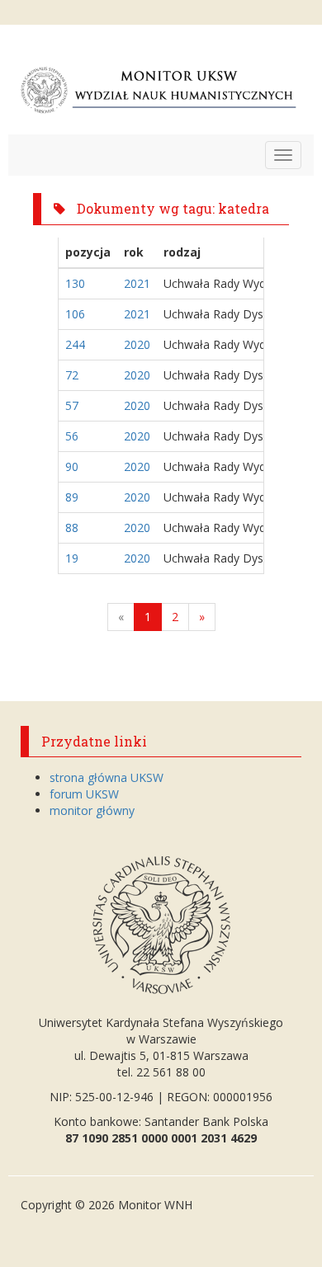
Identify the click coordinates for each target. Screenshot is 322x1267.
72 (71, 375)
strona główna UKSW (106, 777)
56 (71, 436)
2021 (137, 283)
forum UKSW (84, 794)
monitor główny (92, 810)
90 (71, 466)
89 (71, 497)
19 (71, 558)
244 (75, 344)
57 (71, 405)
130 (75, 283)
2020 (137, 344)
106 (75, 314)
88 (71, 527)
